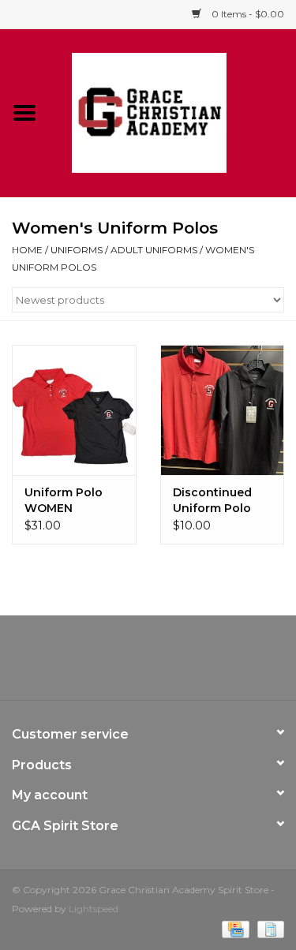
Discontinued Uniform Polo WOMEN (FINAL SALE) (217, 500)
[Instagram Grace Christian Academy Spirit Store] (233, 663)
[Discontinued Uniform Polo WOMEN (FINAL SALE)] (222, 410)
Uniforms (77, 250)
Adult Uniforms (154, 250)
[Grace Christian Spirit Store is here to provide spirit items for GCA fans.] (173, 112)
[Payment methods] (233, 928)
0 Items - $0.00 (246, 14)
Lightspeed (93, 908)
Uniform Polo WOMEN (63, 500)
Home (27, 250)
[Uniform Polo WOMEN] (74, 410)
